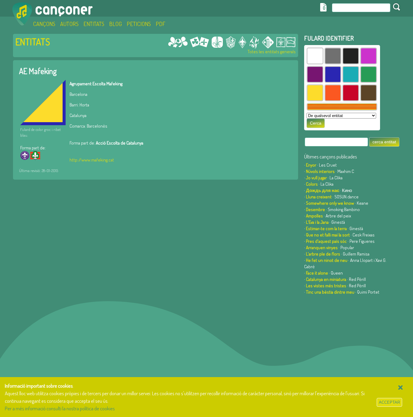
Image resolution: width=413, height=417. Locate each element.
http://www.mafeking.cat (92, 160)
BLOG (115, 24)
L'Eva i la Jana (317, 222)
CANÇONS (44, 24)
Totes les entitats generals (272, 51)
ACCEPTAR (389, 402)
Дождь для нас (322, 190)
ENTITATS (93, 24)
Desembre (315, 209)
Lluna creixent (319, 197)
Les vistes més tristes (326, 285)
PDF (160, 24)
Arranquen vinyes (322, 247)
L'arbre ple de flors (323, 254)
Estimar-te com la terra (326, 228)
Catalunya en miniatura (326, 279)
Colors (312, 184)
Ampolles (314, 216)
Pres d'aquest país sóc (326, 241)
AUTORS (69, 24)
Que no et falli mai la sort (328, 235)
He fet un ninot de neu (326, 260)
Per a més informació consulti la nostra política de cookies (60, 408)
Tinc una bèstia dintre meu (330, 292)
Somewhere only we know (330, 203)
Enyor (311, 165)
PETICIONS (139, 24)
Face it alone (317, 273)
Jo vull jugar (316, 178)
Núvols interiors (320, 171)
